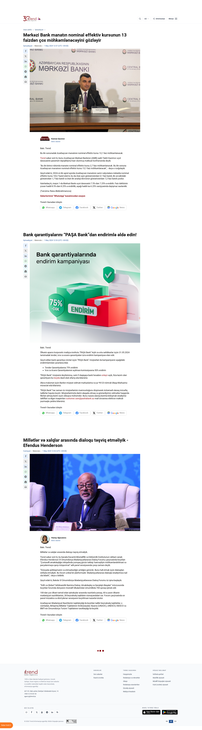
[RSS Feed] (57, 712)
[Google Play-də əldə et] (170, 712)
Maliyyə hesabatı (129, 691)
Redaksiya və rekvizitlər (131, 678)
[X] (37, 712)
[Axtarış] (140, 18)
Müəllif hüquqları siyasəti (162, 681)
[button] (25, 51)
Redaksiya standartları (131, 685)
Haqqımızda (127, 674)
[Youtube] (42, 712)
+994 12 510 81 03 (30, 694)
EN (167, 721)
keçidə (57, 378)
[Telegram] (47, 712)
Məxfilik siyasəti (158, 678)
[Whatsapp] (26, 712)
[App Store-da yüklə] (151, 712)
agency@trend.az (30, 696)
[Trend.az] (32, 18)
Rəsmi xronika (99, 678)
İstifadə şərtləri (158, 674)
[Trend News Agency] (30, 673)
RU (175, 721)
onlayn (105, 375)
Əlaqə (125, 681)
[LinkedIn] (52, 712)
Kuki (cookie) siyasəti (160, 685)
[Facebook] (31, 712)
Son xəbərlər (98, 674)
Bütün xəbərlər (55, 141)
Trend (43, 158)
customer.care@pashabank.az (80, 398)
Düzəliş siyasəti (128, 688)
